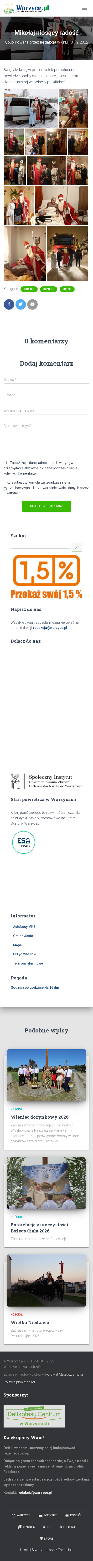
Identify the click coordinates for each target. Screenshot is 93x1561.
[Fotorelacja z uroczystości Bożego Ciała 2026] (46, 1183)
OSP (49, 1527)
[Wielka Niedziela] (46, 1280)
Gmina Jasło (23, 936)
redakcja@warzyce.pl (50, 628)
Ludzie (67, 289)
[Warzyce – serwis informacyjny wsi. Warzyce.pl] (28, 8)
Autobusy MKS (24, 927)
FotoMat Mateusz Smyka (64, 1374)
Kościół (48, 289)
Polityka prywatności (19, 1382)
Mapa (17, 945)
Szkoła (29, 1527)
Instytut (50, 1515)
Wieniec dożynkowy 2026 (40, 1117)
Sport (48, 1538)
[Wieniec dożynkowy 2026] (46, 1075)
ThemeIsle (65, 1550)
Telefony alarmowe (28, 963)
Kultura (69, 1527)
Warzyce (23, 1515)
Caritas (29, 289)
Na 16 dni (51, 987)
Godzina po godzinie (27, 987)
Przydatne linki (24, 954)
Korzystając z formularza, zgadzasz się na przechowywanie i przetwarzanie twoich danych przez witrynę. (48, 487)
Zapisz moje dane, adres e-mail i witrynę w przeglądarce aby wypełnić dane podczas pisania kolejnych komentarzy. (40, 468)
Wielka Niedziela (30, 1322)
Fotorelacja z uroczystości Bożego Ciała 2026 (39, 1227)
